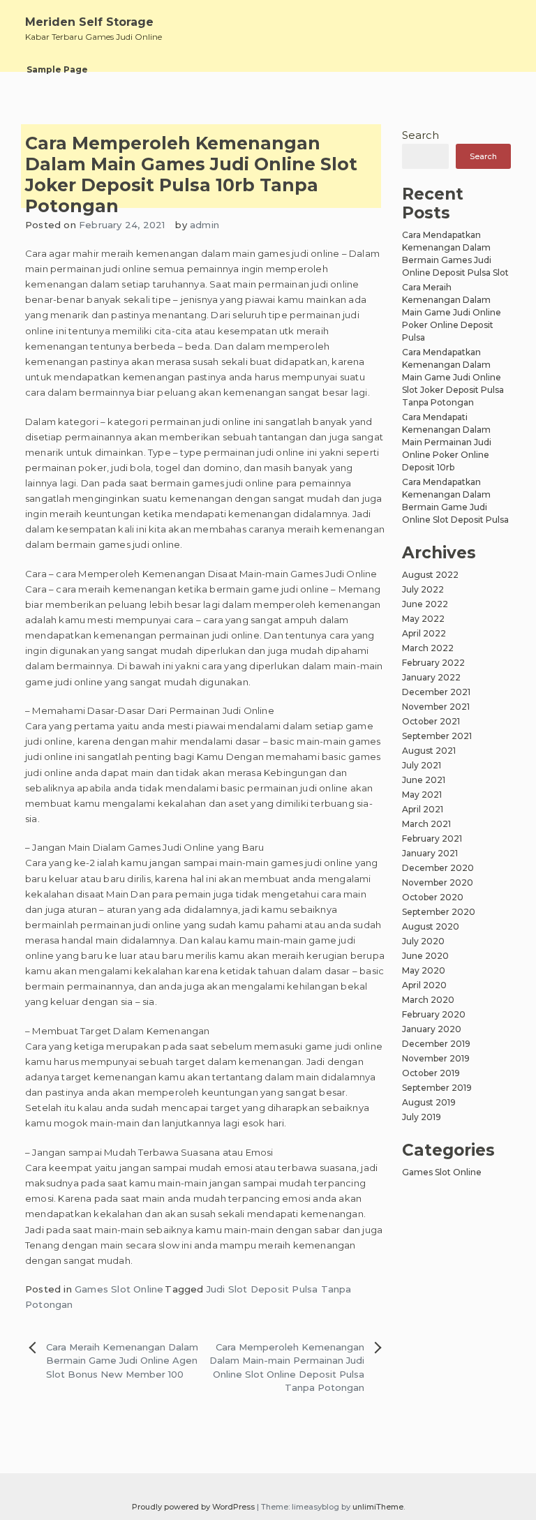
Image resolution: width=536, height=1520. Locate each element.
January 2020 (431, 1029)
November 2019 (436, 1058)
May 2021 (422, 794)
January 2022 (431, 677)
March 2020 (428, 999)
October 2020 (432, 897)
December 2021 (436, 692)
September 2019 (437, 1087)
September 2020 (438, 912)
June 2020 (425, 956)
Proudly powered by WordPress (194, 1507)
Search (420, 135)
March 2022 (428, 648)
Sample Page (57, 69)
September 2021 (437, 736)
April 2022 (424, 633)
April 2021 (422, 809)
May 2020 (423, 970)
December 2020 (438, 868)
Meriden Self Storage (89, 22)
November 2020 (437, 882)
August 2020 (430, 926)
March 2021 (426, 824)
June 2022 (425, 604)
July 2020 (423, 941)
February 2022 (433, 662)
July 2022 (423, 589)
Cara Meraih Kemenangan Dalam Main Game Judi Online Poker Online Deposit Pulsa (451, 312)
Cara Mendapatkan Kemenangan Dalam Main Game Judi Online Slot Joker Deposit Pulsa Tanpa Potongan (453, 377)
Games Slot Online (119, 1289)
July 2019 (421, 1117)
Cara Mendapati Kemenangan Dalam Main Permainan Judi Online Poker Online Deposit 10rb (446, 442)
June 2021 (423, 780)
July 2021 (421, 765)
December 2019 (436, 1043)
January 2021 (430, 853)
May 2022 (423, 618)
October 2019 (431, 1073)
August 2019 (429, 1102)
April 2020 (424, 985)
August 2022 (430, 574)
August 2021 (429, 750)
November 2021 (436, 706)
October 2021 (431, 721)
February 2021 (432, 838)
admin (204, 224)
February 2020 (434, 1014)
